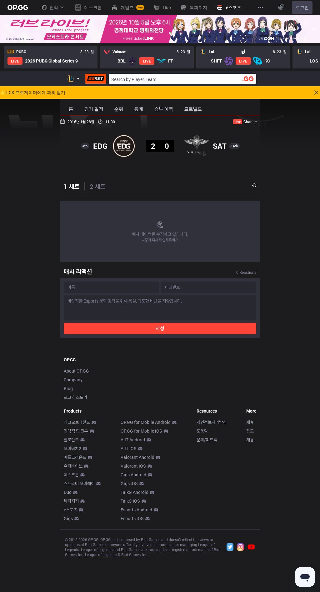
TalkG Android (134, 492)
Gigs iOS (129, 483)
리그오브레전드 (77, 422)
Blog (68, 388)
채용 (250, 440)
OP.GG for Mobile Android (146, 422)
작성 (160, 328)
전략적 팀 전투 (76, 431)
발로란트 (71, 440)
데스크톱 (71, 475)
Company (73, 380)
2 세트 (97, 186)
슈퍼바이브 (73, 466)
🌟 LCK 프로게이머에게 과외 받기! (33, 92)
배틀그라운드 (75, 457)
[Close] (313, 29)
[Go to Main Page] (18, 7)
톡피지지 (71, 501)
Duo (68, 492)
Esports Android (136, 510)
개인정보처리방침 (212, 422)
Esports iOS (132, 518)
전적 (53, 7)
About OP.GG (76, 371)
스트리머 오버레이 (79, 483)
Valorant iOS (133, 466)
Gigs (68, 518)
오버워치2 (72, 448)
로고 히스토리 (75, 397)
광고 (250, 431)
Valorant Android (137, 457)
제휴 (250, 422)
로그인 (302, 7)
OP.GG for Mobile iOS (141, 431)
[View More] (260, 7)
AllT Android (133, 440)
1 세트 (71, 186)
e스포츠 (70, 510)
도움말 (202, 431)
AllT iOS (129, 448)
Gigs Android (133, 475)
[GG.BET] (95, 79)
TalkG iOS (130, 501)
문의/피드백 (207, 440)
